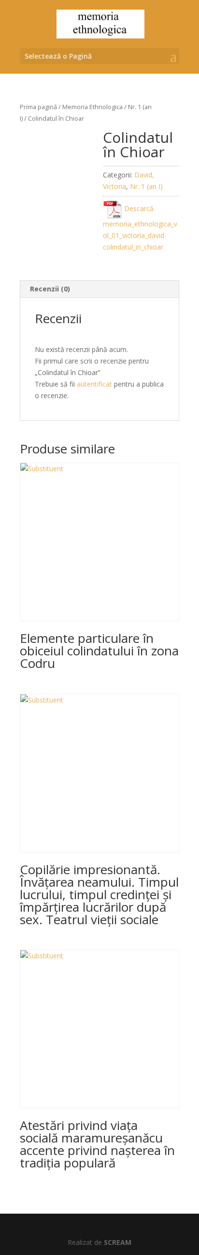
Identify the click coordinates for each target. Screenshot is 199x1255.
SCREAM (117, 1242)
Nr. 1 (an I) (146, 186)
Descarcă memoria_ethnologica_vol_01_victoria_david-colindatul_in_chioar (140, 227)
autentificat (94, 384)
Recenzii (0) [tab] (50, 288)
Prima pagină (38, 106)
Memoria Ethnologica (92, 106)
